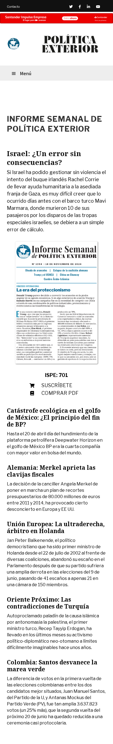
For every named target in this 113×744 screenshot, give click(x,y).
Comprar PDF (59, 393)
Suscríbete (56, 385)
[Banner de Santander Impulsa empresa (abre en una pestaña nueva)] (56, 18)
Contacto (13, 7)
